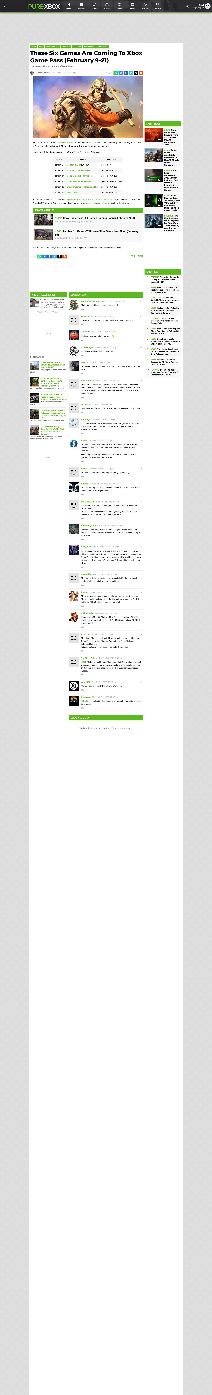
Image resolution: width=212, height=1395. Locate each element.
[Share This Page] (187, 6)
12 (141, 502)
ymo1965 (85, 682)
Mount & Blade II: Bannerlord (79, 176)
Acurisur (85, 634)
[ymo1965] (74, 689)
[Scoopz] (74, 476)
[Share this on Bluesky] (121, 73)
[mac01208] (74, 581)
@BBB (83, 662)
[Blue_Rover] (74, 554)
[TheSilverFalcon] (74, 665)
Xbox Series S (103, 47)
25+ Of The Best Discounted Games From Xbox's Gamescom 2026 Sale (165, 372)
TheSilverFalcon (89, 658)
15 (141, 574)
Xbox (41, 47)
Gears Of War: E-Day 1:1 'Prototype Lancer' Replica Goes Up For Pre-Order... (165, 290)
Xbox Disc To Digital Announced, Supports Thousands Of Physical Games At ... (165, 341)
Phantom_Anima (89, 525)
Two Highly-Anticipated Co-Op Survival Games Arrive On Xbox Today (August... (165, 351)
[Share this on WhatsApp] (115, 73)
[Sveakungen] (74, 355)
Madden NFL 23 (74, 165)
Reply (56, 312)
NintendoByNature (90, 301)
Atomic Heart (72, 192)
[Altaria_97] (74, 427)
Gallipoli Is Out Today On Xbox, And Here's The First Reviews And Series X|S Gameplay (52, 430)
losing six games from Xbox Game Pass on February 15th (89, 199)
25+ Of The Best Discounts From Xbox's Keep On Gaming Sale (165, 320)
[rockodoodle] (74, 620)
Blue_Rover (86, 546)
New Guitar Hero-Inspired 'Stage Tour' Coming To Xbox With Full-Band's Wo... (165, 331)
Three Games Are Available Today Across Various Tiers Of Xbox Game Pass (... (165, 300)
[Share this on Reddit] (141, 73)
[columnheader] (59, 159)
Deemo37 (86, 483)
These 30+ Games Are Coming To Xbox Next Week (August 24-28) (53, 364)
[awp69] (74, 412)
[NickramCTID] (74, 509)
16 (141, 592)
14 (141, 546)
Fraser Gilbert (43, 73)
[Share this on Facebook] (126, 73)
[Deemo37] (74, 491)
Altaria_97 (86, 419)
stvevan (85, 316)
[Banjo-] (74, 599)
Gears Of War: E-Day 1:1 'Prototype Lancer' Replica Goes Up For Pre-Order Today (54, 397)
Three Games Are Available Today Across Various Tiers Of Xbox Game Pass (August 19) (53, 414)
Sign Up (201, 8)
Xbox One (77, 47)
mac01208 (86, 574)
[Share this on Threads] (136, 73)
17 (141, 613)
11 (141, 484)
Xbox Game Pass (52, 47)
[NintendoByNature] (74, 309)
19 (141, 658)
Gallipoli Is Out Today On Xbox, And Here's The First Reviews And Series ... (165, 310)
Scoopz (84, 468)
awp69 (84, 404)
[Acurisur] (74, 641)
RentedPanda (87, 380)
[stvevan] (74, 324)
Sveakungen (87, 347)
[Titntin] (74, 339)
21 (141, 256)
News (33, 47)
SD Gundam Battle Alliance (78, 170)
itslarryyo (86, 697)
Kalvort (84, 440)
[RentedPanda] (74, 388)
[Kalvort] (74, 448)
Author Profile (44, 312)
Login (195, 8)
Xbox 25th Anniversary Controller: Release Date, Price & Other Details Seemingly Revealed (52, 382)
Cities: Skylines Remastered (79, 181)
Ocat (83, 362)
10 (141, 468)
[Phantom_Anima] (74, 533)
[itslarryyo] (74, 704)
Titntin (84, 331)
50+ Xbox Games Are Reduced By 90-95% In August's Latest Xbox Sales (164, 362)
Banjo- (84, 592)
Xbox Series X (89, 47)
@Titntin (84, 701)
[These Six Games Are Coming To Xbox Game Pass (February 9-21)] (88, 107)
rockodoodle (87, 613)
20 (141, 682)
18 (141, 634)
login (108, 728)
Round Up (66, 47)
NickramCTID (88, 501)
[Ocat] (74, 370)
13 (141, 526)
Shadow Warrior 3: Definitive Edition (83, 187)
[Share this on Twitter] (131, 73)
